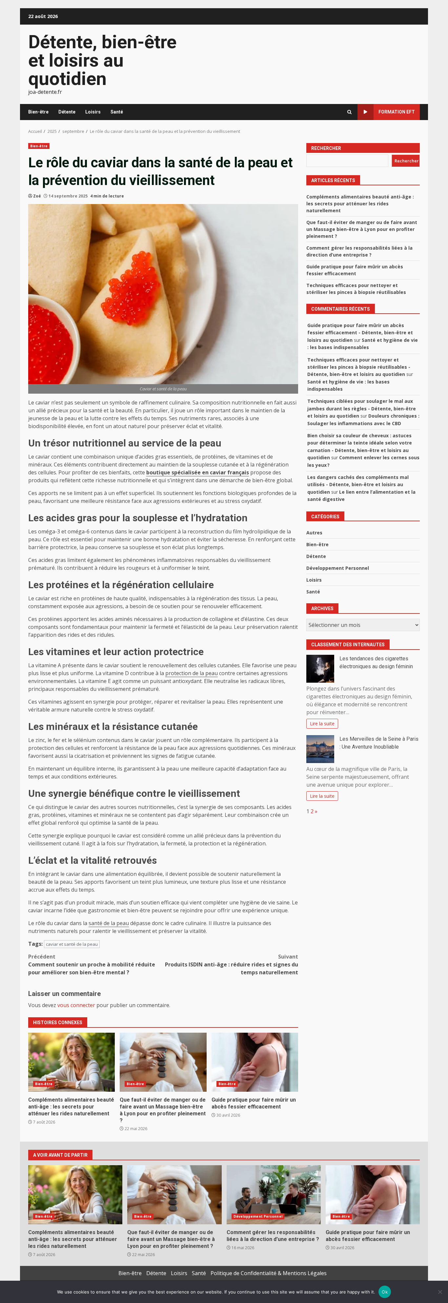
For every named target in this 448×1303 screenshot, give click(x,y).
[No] (440, 1292)
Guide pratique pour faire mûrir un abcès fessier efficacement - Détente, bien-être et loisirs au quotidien (360, 332)
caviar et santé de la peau (72, 944)
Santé (117, 111)
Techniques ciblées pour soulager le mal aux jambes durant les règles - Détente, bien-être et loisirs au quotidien (361, 408)
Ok (385, 1291)
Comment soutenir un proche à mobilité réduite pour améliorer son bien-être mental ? (91, 964)
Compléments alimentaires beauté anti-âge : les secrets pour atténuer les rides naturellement (71, 1062)
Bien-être (38, 111)
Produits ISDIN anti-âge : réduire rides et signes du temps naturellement (231, 964)
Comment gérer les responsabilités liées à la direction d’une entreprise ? (274, 1194)
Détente (66, 111)
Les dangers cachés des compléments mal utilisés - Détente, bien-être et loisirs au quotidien (358, 484)
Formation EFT (396, 111)
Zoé (37, 196)
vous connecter (76, 1005)
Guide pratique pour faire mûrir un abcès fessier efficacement (255, 1062)
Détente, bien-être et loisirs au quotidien (102, 60)
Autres (314, 532)
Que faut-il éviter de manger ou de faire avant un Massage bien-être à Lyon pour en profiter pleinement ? (163, 1062)
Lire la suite (322, 723)
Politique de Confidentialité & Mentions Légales (269, 1273)
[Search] (349, 112)
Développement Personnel (337, 568)
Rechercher (326, 148)
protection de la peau (191, 673)
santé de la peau (109, 923)
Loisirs (93, 111)
